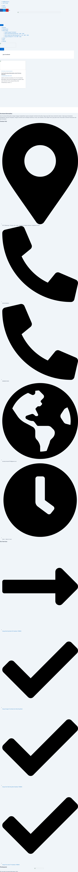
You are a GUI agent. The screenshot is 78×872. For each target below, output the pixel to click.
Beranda (4, 27)
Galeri (3, 39)
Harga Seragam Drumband (10, 32)
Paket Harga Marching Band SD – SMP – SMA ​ (14, 33)
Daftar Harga (5, 30)
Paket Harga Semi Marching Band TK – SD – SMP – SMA (17, 35)
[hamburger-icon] (1, 25)
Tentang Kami (5, 29)
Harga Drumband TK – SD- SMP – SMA (13, 36)
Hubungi (4, 41)
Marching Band (10, 71)
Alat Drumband (3, 71)
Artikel (3, 38)
